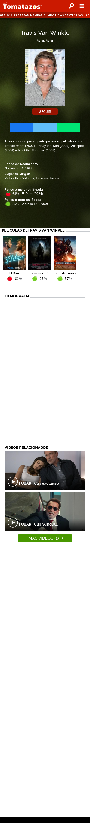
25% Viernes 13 (30, 204)
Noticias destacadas (66, 15)
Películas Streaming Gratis (23, 15)
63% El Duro (27, 193)
